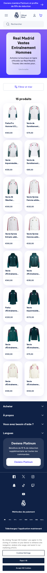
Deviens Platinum (23, 462)
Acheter (8, 406)
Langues (8, 433)
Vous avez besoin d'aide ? (18, 424)
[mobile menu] (6, 15)
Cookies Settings (23, 553)
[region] (23, 552)
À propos (8, 415)
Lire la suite (23, 69)
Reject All (23, 561)
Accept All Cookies (23, 568)
